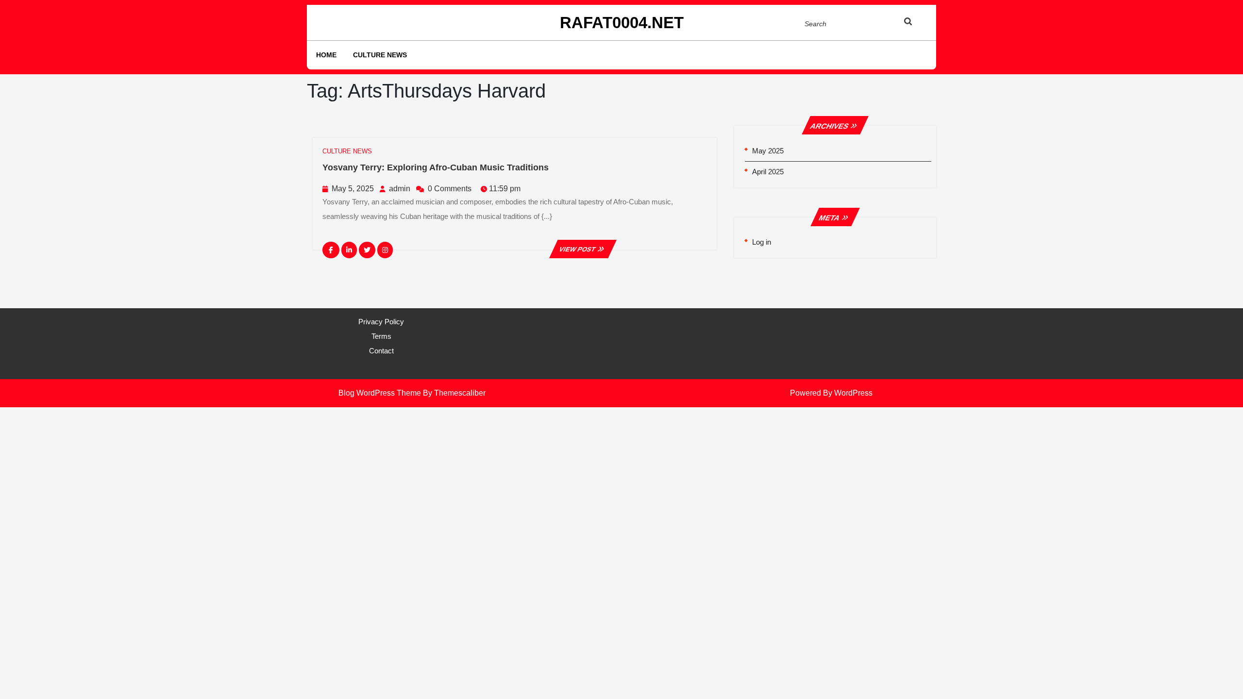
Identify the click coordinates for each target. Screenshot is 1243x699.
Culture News (380, 55)
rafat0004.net (622, 23)
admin (399, 188)
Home (326, 55)
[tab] (917, 23)
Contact (381, 351)
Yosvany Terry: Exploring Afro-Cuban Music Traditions (435, 167)
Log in (761, 242)
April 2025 (768, 171)
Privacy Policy (381, 321)
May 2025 (768, 151)
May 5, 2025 (353, 188)
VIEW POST (582, 249)
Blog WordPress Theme (379, 393)
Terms (381, 336)
